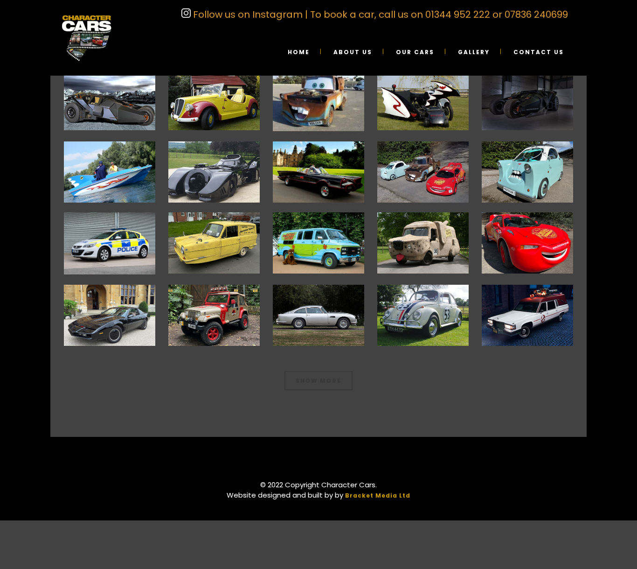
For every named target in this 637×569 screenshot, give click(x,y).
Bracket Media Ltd (377, 495)
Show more (318, 381)
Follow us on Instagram (247, 14)
